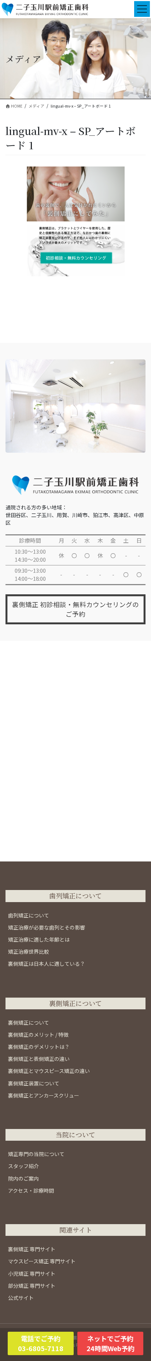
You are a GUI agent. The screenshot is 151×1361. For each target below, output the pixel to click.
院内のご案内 (23, 1178)
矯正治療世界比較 (28, 951)
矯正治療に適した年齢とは (39, 939)
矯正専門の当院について (36, 1154)
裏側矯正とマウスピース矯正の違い (49, 1070)
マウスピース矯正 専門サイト (42, 1261)
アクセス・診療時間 (31, 1190)
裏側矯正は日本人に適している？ (46, 963)
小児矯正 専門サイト (31, 1273)
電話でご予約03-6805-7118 (40, 1343)
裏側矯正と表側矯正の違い (39, 1058)
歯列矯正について (28, 915)
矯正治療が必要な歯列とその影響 (46, 927)
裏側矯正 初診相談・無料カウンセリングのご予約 (75, 609)
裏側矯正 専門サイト (31, 1249)
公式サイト (21, 1297)
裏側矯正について (28, 1022)
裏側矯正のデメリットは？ (39, 1046)
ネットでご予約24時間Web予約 (110, 1343)
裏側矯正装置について (33, 1083)
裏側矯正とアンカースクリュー (43, 1095)
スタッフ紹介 (23, 1166)
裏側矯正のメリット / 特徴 (38, 1034)
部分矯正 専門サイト (31, 1285)
